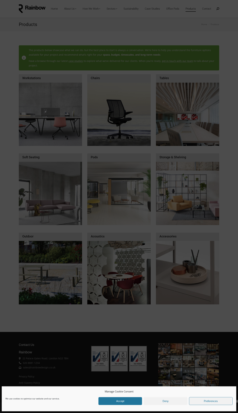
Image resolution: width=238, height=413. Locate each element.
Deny (166, 401)
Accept (120, 401)
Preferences (211, 401)
